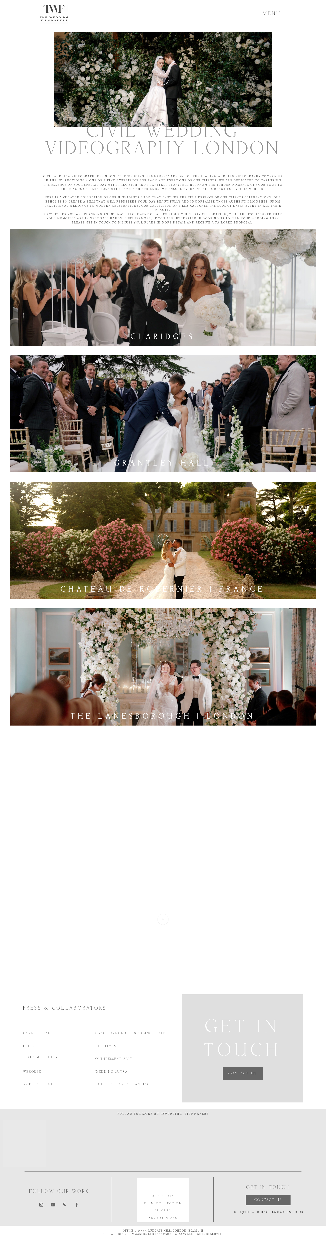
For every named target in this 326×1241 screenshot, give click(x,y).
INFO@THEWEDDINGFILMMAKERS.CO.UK (268, 1212)
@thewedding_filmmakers (181, 1114)
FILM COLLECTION (163, 1203)
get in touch (98, 223)
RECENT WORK (163, 1217)
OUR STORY (163, 1196)
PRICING (163, 1210)
